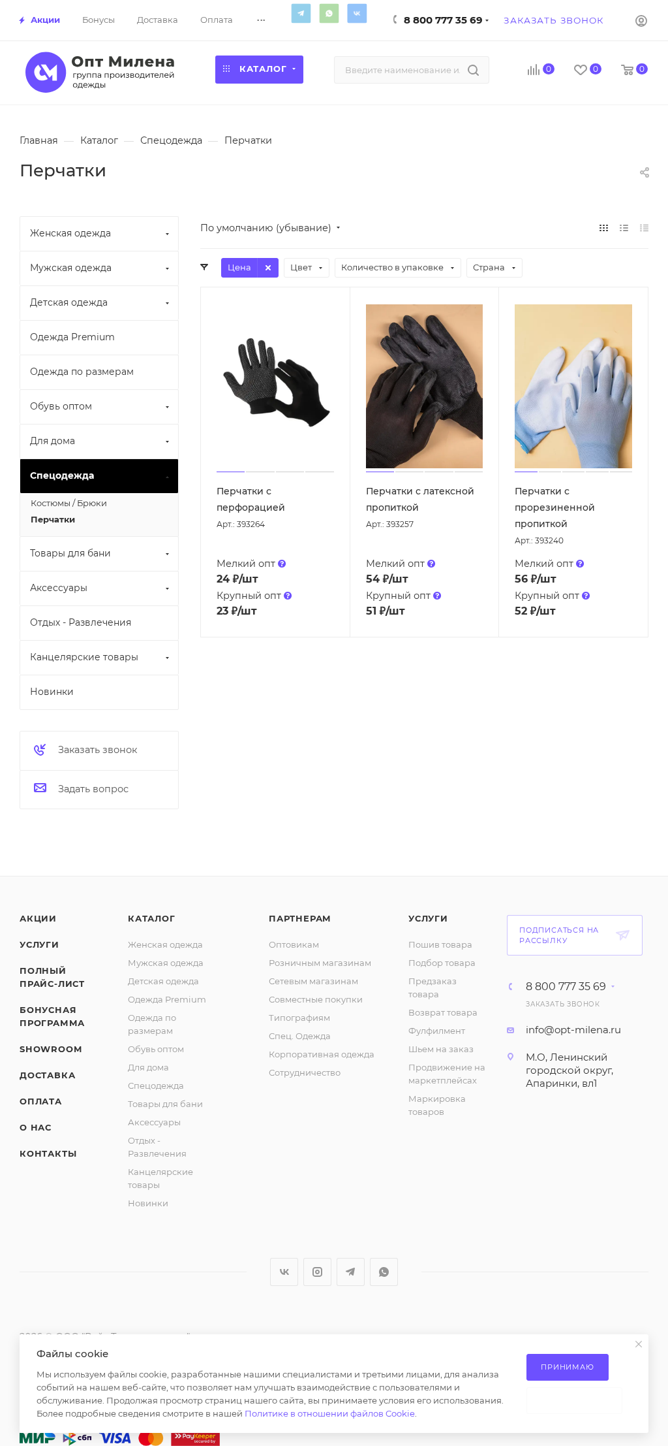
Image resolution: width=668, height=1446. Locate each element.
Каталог (151, 918)
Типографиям (299, 1017)
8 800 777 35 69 (443, 20)
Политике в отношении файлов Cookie (330, 1413)
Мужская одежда (166, 962)
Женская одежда (165, 944)
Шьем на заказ (441, 1049)
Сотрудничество (305, 1072)
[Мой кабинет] (641, 20)
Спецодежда (156, 1085)
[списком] (624, 227)
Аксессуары (154, 1122)
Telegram (301, 13)
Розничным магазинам (320, 962)
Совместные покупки (316, 999)
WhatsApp (329, 13)
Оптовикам (294, 944)
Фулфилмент (436, 1030)
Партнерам (300, 918)
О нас (36, 1127)
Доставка (47, 1075)
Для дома (148, 1067)
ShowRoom (51, 1049)
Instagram (317, 1272)
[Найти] (473, 70)
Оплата (41, 1101)
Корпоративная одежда (321, 1054)
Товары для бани (165, 1104)
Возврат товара (443, 1012)
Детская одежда (163, 981)
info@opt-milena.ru (573, 1029)
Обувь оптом (156, 1049)
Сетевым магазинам (313, 981)
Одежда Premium (167, 999)
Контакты (48, 1153)
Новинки (148, 1203)
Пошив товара (440, 944)
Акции (38, 918)
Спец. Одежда (300, 1036)
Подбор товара (442, 962)
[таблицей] (644, 227)
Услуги (39, 944)
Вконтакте (357, 13)
